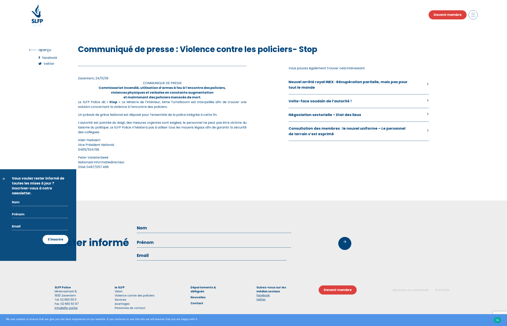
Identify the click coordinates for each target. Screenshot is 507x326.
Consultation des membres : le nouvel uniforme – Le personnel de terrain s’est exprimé (347, 131)
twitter (261, 299)
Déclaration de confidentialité (411, 290)
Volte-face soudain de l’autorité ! (320, 101)
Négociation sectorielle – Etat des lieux (325, 114)
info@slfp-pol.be (66, 308)
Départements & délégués (203, 289)
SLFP (440, 290)
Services (120, 300)
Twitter (49, 63)
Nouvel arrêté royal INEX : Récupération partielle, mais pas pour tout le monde (348, 84)
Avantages (122, 304)
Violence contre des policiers (134, 295)
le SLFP (120, 287)
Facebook (49, 57)
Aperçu (44, 49)
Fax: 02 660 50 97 (67, 304)
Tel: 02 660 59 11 (65, 300)
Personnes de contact (130, 308)
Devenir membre (447, 14)
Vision (119, 291)
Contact (197, 303)
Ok (497, 320)
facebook (263, 295)
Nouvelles (198, 297)
